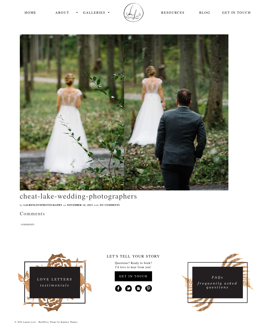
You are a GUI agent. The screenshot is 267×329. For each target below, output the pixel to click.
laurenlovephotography (43, 205)
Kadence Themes (69, 321)
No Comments (110, 205)
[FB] (118, 288)
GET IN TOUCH (133, 276)
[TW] (128, 288)
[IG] (139, 288)
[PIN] (149, 288)
